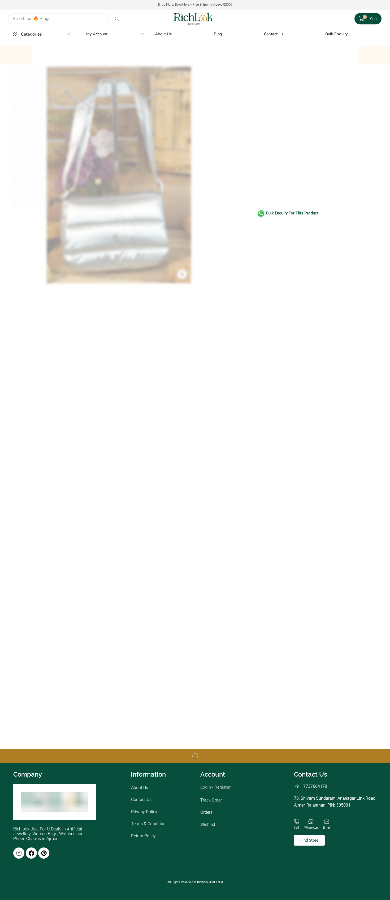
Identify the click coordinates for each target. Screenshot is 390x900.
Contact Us (141, 799)
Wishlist (207, 824)
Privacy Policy (144, 811)
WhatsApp (311, 827)
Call (296, 827)
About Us (139, 787)
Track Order (211, 800)
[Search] (117, 19)
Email (327, 827)
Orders (206, 812)
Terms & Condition (148, 823)
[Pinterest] (43, 853)
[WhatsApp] (311, 821)
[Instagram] (18, 853)
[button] (368, 19)
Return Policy (143, 835)
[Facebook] (31, 853)
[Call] (296, 821)
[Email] (326, 821)
